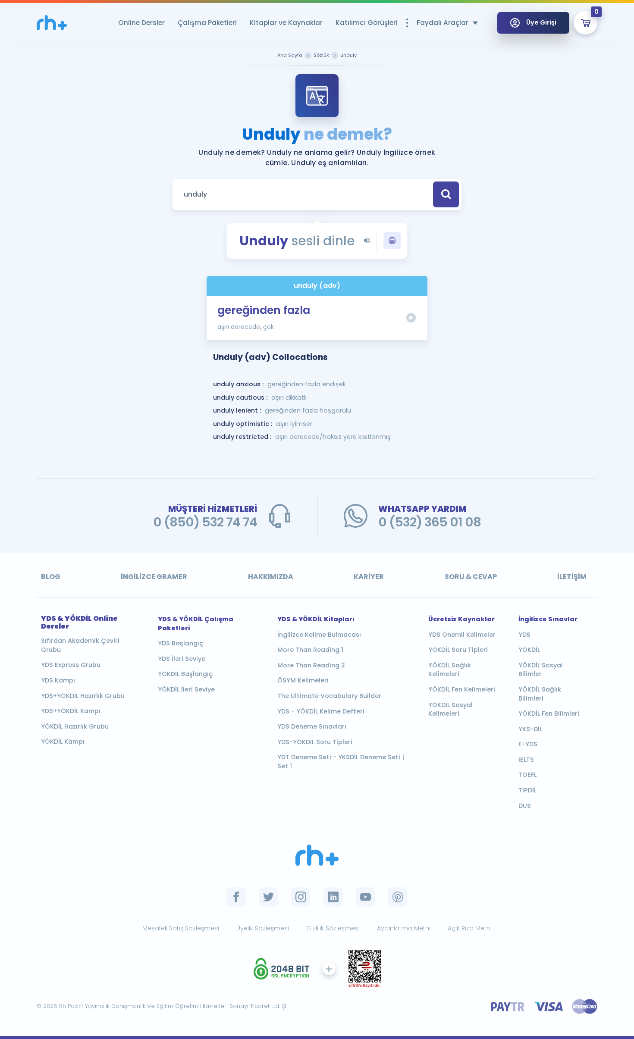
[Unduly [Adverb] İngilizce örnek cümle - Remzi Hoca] (52, 22)
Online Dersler (141, 22)
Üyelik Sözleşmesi (262, 928)
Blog (50, 577)
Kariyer (369, 577)
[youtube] (365, 897)
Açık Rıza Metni (470, 928)
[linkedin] (333, 897)
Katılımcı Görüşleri (367, 22)
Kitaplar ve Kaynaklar (286, 22)
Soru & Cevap (471, 577)
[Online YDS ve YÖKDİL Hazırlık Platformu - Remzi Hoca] (317, 855)
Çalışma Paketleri (207, 22)
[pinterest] (398, 897)
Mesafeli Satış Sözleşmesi (180, 928)
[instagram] (301, 897)
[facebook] (236, 897)
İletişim (572, 577)
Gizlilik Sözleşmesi (333, 928)
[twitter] (268, 897)
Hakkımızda (270, 577)
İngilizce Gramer (154, 577)
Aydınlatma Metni (403, 928)
